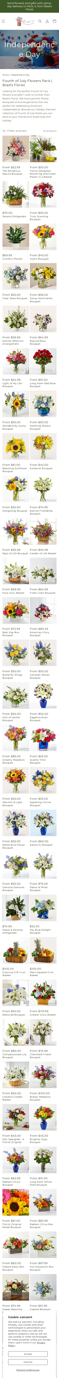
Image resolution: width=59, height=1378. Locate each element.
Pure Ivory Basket (13, 592)
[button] (40, 21)
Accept (28, 1354)
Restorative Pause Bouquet (13, 846)
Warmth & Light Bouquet (12, 804)
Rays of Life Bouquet (15, 553)
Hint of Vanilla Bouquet (11, 719)
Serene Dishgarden (14, 216)
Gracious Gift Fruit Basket (13, 974)
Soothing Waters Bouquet (40, 427)
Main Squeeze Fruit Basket (42, 974)
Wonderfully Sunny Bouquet (14, 427)
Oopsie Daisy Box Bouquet (13, 1268)
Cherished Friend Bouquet (40, 1056)
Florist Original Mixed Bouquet (11, 1226)
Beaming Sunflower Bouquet (14, 470)
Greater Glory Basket (43, 1014)
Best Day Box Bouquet (10, 634)
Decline (28, 1362)
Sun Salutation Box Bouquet (42, 1268)
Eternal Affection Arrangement (12, 342)
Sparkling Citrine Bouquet (40, 804)
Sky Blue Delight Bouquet (40, 931)
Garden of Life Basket (43, 553)
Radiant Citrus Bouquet (11, 1183)
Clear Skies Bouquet (14, 298)
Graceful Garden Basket (12, 1098)
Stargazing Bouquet (15, 510)
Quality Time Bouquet (38, 761)
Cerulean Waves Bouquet (39, 676)
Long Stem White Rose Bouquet (41, 1183)
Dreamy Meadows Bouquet (13, 761)
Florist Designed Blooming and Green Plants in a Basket (43, 173)
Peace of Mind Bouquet (38, 889)
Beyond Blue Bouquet (38, 342)
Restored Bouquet (13, 1014)
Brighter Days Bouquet (38, 1141)
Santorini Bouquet (41, 844)
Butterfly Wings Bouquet (12, 676)
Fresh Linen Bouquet (43, 592)
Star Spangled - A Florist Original (13, 1141)
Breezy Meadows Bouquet (40, 1098)
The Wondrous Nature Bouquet (12, 172)
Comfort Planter (12, 258)
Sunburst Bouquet (41, 468)
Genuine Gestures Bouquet (13, 889)
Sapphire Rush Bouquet (39, 719)
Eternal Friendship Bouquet (41, 512)
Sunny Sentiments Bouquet (41, 300)
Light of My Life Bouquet (12, 385)
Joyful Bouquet (39, 258)
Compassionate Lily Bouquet (14, 1056)
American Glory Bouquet (39, 634)
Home (5, 75)
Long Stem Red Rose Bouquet (43, 385)
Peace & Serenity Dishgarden (12, 931)
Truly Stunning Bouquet (39, 218)
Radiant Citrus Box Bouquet (41, 1226)
